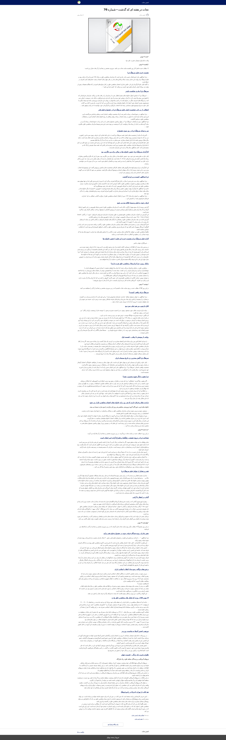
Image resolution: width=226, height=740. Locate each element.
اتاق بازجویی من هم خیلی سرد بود (137, 306)
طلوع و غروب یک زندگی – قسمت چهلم (135, 654)
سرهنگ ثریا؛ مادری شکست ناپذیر (137, 91)
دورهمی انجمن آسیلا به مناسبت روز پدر (135, 631)
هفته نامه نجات (138, 719)
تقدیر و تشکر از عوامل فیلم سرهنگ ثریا (135, 471)
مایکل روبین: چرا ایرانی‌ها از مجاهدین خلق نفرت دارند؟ (130, 263)
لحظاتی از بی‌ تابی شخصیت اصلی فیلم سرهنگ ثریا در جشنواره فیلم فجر (123, 110)
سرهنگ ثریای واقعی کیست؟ (139, 292)
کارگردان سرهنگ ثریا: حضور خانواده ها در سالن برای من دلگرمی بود (125, 152)
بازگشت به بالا (80, 732)
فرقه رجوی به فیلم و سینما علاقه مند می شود (133, 203)
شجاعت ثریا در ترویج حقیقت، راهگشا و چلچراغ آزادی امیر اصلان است (124, 438)
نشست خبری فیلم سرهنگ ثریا (138, 72)
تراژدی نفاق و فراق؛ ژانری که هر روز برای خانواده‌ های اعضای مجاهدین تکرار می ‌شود (119, 402)
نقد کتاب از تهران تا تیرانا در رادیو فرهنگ (135, 692)
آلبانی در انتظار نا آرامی (140, 497)
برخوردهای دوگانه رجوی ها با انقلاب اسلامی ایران (132, 569)
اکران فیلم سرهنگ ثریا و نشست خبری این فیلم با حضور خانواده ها (126, 238)
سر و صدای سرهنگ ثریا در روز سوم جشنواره (133, 131)
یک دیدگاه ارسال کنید (113, 724)
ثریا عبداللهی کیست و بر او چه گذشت (136, 177)
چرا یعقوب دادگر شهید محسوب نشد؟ (136, 376)
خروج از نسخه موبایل (113, 737)
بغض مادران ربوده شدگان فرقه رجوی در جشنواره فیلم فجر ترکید (126, 533)
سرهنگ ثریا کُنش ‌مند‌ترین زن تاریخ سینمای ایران (132, 358)
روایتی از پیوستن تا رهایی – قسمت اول (135, 337)
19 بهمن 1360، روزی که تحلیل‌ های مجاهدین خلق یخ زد (130, 598)
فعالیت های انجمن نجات (138, 715)
